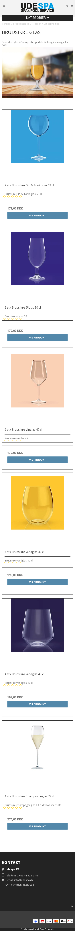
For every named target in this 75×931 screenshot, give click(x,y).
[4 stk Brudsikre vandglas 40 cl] (37, 511)
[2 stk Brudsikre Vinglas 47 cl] (37, 389)
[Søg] (67, 6)
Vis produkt (37, 215)
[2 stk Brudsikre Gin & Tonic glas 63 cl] (37, 145)
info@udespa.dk (23, 880)
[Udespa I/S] (37, 7)
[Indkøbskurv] (71, 6)
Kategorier (36, 17)
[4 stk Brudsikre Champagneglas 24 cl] (37, 756)
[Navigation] (4, 6)
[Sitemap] (72, 905)
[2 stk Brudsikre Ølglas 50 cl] (37, 267)
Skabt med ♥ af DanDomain (37, 929)
